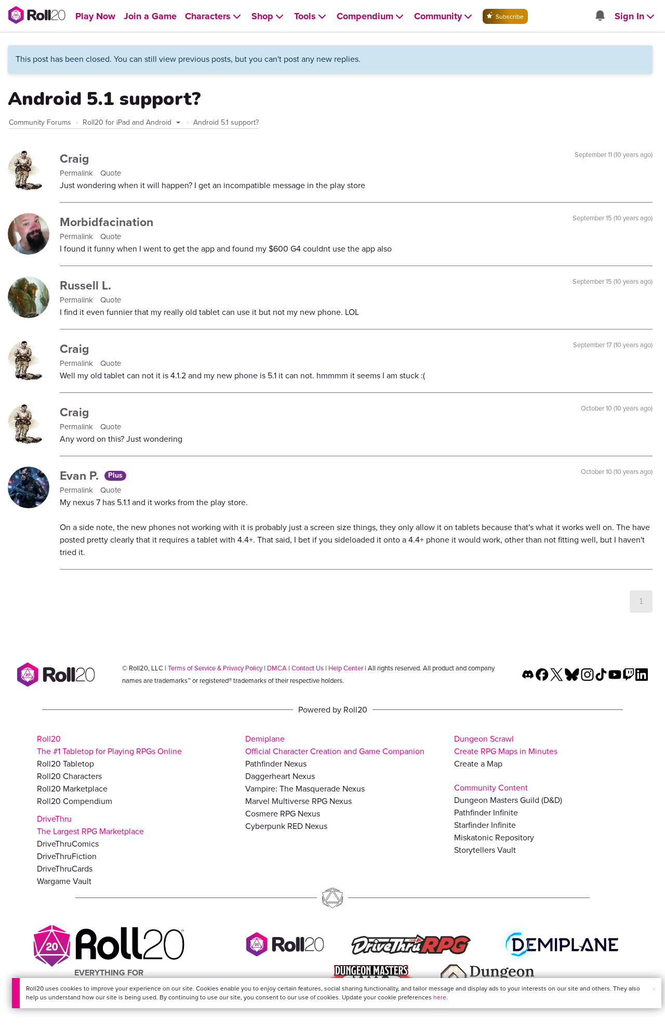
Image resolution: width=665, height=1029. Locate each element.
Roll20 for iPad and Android (128, 122)
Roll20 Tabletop (65, 764)
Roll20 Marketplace (72, 789)
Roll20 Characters (69, 776)
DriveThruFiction (67, 856)
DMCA (277, 668)
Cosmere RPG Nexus (282, 814)
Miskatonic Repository (494, 837)
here (439, 997)
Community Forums (40, 122)
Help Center (345, 668)
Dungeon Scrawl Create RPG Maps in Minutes (505, 745)
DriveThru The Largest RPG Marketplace (90, 825)
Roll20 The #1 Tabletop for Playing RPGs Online (109, 745)
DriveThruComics (68, 844)
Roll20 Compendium (74, 801)
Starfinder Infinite (485, 825)
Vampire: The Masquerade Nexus (305, 789)
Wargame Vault (64, 881)
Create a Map (478, 764)
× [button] (654, 989)
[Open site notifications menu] (599, 16)
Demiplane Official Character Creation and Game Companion (334, 745)
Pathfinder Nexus (276, 764)
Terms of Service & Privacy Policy (215, 668)
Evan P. (81, 475)
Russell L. (85, 285)
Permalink (77, 173)
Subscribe (509, 16)
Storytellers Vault (485, 850)
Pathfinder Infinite (486, 813)
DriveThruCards (64, 869)
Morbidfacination (106, 222)
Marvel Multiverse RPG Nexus (298, 801)
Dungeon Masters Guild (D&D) (508, 800)
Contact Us (307, 668)
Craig (74, 158)
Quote (110, 173)
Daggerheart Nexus (280, 776)
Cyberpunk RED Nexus (286, 826)
